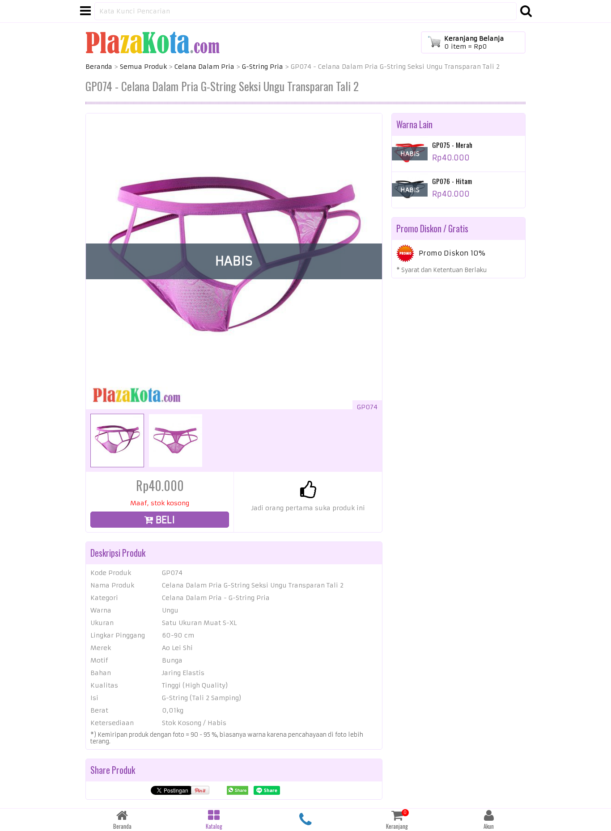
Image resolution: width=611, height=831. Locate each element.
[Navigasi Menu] (85, 11)
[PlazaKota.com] (152, 42)
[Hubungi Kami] (306, 820)
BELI (164, 520)
